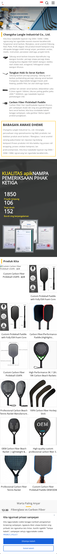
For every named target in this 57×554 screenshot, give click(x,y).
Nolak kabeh (28, 548)
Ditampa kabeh (28, 541)
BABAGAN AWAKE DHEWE (23, 125)
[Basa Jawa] (41, 3)
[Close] (54, 515)
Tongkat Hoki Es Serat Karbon (27, 72)
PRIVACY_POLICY (10, 534)
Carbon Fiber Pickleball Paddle (27, 102)
